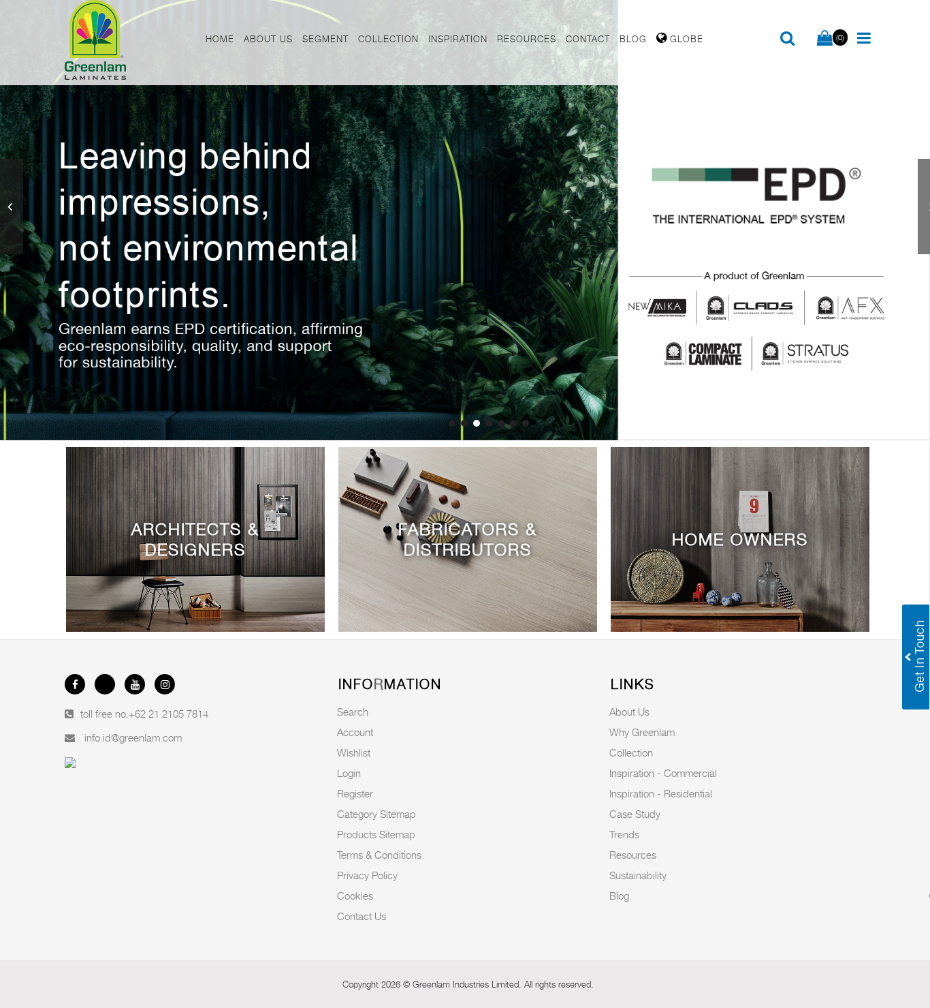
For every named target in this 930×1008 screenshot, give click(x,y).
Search (352, 711)
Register (355, 793)
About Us (629, 711)
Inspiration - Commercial (663, 773)
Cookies (355, 895)
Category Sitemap (376, 814)
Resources (632, 855)
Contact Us (361, 916)
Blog (619, 895)
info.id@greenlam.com (133, 737)
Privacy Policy (367, 875)
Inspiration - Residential (660, 793)
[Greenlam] (127, 42)
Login (349, 773)
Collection (631, 752)
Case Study (634, 814)
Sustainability (638, 875)
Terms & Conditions (379, 855)
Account (355, 732)
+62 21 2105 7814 (168, 713)
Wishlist (353, 752)
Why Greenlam (642, 732)
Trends (624, 834)
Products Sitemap (376, 834)
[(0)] (825, 39)
